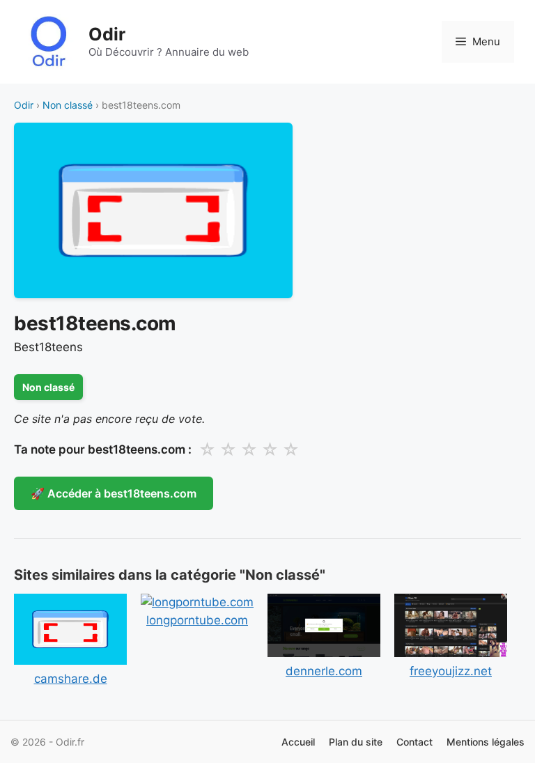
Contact (414, 742)
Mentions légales (486, 742)
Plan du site (355, 742)
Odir (106, 34)
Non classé (67, 105)
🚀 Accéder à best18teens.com (113, 493)
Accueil (298, 742)
